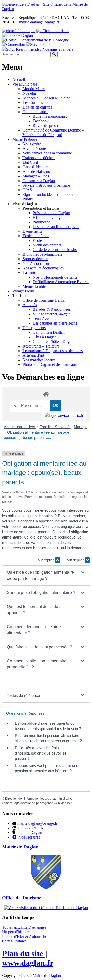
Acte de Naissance (37, 171)
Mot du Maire (33, 89)
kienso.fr (66, 803)
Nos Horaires (28, 837)
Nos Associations (36, 263)
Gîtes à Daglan (45, 337)
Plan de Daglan (28, 832)
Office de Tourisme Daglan (44, 300)
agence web (51, 803)
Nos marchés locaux (38, 360)
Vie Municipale (24, 84)
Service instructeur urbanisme (46, 185)
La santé (29, 272)
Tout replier (45, 560)
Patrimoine (41, 222)
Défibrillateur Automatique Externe (61, 282)
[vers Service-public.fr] (64, 416)
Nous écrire (31, 144)
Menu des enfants (47, 245)
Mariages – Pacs (35, 176)
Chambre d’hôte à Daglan (53, 341)
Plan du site (23, 953)
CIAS (27, 190)
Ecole (37, 240)
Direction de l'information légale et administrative (39, 798)
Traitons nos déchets (38, 158)
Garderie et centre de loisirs (55, 249)
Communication (35, 112)
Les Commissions (36, 102)
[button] (46, 575)
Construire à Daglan (38, 180)
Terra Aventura (45, 318)
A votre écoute (34, 148)
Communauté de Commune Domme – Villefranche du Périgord (53, 132)
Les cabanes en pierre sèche (55, 323)
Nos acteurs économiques (43, 268)
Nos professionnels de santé (55, 277)
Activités (29, 305)
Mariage (80, 427)
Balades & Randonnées (52, 309)
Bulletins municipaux (50, 116)
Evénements (32, 231)
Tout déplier (75, 560)
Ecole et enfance (35, 236)
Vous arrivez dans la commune (47, 153)
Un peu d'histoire (16, 932)
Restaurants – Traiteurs (40, 346)
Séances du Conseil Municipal (46, 98)
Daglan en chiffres (37, 107)
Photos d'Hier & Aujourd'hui (25, 936)
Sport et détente (35, 259)
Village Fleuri (23, 291)
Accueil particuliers (20, 427)
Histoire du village (47, 217)
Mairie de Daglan (47, 975)
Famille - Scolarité (55, 427)
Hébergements (34, 328)
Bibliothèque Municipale (42, 254)
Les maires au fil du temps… (56, 226)
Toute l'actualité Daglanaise (24, 927)
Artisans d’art (33, 355)
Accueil (18, 79)
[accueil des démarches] (46, 394)
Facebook (41, 121)
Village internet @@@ (51, 314)
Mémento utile (34, 286)
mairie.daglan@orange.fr (39, 22)
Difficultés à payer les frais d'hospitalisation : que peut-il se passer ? (40, 753)
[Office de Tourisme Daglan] (46, 907)
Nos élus (29, 93)
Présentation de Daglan (51, 213)
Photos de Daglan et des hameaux (49, 364)
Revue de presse (46, 125)
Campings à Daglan (49, 332)
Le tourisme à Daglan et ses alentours (52, 351)
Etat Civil (30, 162)
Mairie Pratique (24, 139)
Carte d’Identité (35, 167)
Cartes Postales (14, 941)
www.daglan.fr (27, 962)
